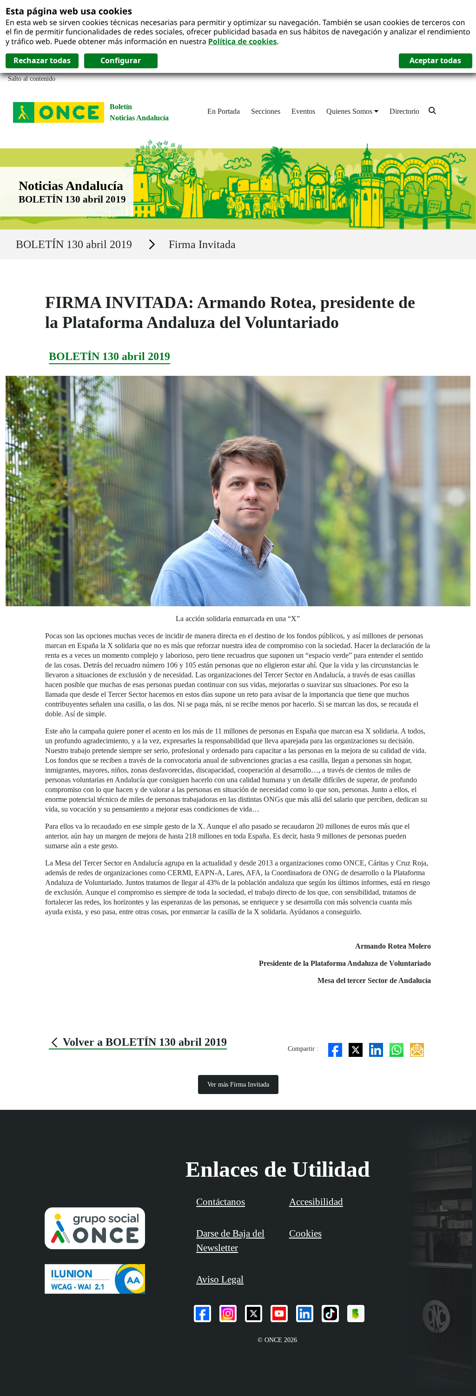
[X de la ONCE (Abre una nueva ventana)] (253, 1313)
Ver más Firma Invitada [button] (238, 1084)
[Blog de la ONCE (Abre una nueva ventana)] (355, 1313)
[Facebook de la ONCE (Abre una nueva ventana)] (202, 1313)
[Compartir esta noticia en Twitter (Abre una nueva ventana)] (356, 1049)
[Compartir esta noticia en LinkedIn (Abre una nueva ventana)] (376, 1049)
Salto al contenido (31, 78)
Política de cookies (242, 41)
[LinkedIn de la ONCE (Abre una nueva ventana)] (304, 1313)
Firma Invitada (202, 244)
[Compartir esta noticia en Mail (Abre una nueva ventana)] (417, 1049)
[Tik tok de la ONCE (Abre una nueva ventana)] (330, 1313)
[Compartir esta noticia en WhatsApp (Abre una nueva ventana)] (396, 1049)
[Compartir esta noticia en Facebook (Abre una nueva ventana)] (335, 1049)
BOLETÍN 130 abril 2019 (74, 244)
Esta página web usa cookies (69, 11)
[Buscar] (432, 110)
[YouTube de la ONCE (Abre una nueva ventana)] (279, 1313)
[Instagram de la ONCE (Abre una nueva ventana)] (228, 1313)
